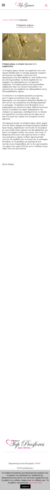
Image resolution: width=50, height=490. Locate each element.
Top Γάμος (5, 20)
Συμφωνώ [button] (25, 486)
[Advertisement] (26, 270)
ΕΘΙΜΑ (16, 20)
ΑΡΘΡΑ (11, 20)
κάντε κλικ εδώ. (35, 483)
